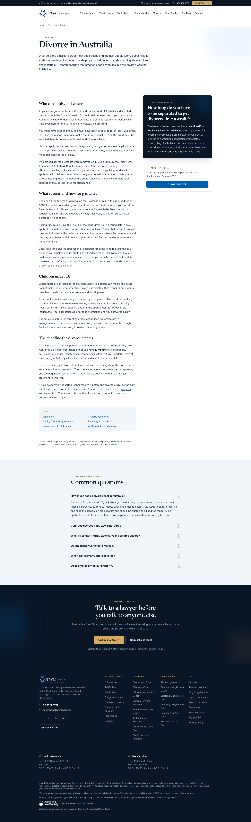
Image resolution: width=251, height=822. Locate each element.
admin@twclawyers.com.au (157, 3)
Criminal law (111, 682)
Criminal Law (86, 13)
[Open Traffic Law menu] (113, 13)
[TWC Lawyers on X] (56, 718)
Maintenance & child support (57, 426)
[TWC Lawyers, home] (55, 13)
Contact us (194, 707)
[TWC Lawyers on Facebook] (42, 718)
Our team (193, 682)
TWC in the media (198, 702)
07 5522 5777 (182, 3)
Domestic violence (114, 702)
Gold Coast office (142, 682)
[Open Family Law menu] (130, 13)
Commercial (140, 13)
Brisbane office (141, 687)
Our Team (186, 13)
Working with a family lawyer (103, 426)
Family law (52, 25)
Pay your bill (51, 727)
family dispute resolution (53, 327)
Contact (199, 13)
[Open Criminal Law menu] (95, 13)
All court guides (169, 682)
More (155, 13)
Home (42, 25)
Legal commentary (198, 697)
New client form (197, 712)
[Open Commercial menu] (149, 13)
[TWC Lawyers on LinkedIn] (63, 718)
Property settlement (98, 416)
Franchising (111, 715)
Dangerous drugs (114, 697)
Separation (48, 416)
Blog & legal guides (198, 692)
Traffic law (110, 687)
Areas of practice (198, 687)
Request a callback (141, 639)
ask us (114, 444)
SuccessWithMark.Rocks (98, 809)
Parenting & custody (98, 421)
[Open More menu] (160, 13)
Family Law (122, 13)
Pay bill (202, 3)
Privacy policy (196, 722)
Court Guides (171, 13)
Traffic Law (105, 13)
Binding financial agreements (58, 421)
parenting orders (95, 327)
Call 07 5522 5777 (177, 184)
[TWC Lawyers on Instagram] (49, 718)
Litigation (109, 721)
